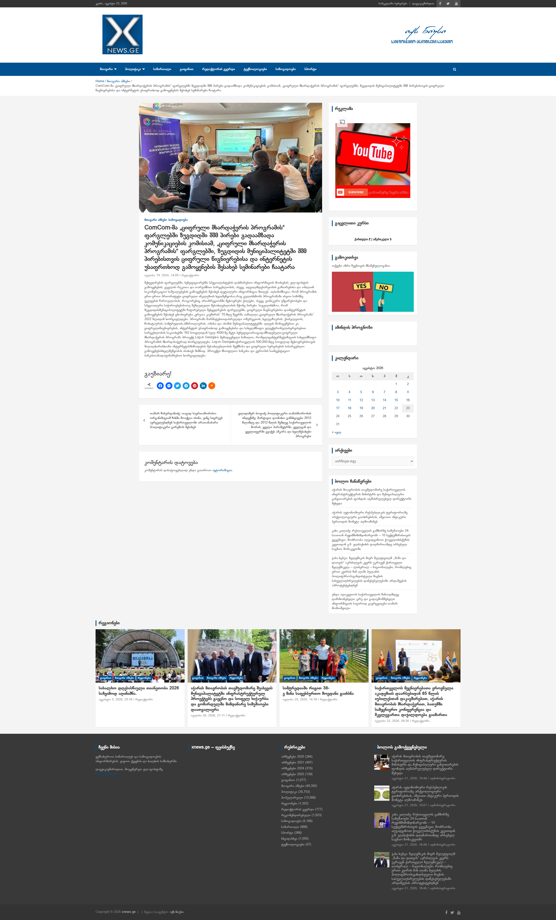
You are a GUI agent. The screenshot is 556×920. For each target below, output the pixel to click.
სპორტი (310, 69)
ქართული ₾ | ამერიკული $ (372, 239)
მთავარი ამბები (155, 220)
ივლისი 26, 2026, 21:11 (208, 715)
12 (361, 400)
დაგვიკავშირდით (423, 3)
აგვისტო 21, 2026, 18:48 (409, 845)
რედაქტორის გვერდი (218, 69)
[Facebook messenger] (168, 385)
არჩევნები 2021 (292, 763)
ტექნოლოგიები (255, 69)
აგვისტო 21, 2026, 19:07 (409, 805)
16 (408, 400)
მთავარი (106, 69)
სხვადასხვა (289, 839)
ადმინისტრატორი (442, 778)
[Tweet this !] (177, 385)
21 (384, 408)
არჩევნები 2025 (292, 774)
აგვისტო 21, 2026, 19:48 (409, 778)
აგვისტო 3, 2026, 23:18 (115, 699)
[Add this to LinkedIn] (203, 385)
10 (337, 400)
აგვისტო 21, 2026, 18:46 (409, 888)
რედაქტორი (190, 275)
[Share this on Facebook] (160, 385)
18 (349, 408)
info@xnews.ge (106, 774)
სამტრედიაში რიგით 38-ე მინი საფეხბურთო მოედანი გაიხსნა (318, 691)
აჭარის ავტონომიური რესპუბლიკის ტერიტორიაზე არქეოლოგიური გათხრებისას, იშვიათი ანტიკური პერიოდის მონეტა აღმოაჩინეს (369, 517)
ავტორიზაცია (222, 470)
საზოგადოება (286, 69)
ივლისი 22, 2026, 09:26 (392, 721)
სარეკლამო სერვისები (393, 3)
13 (373, 400)
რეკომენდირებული (296, 815)
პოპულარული (292, 798)
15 (396, 400)
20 (373, 408)
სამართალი (162, 69)
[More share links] (211, 385)
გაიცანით (187, 69)
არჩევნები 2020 (292, 757)
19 (361, 408)
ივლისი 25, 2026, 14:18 (300, 699)
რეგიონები (109, 623)
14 (384, 400)
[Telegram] (186, 385)
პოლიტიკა (133, 69)
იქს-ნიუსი (177, 912)
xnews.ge (129, 912)
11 (349, 400)
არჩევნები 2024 (292, 768)
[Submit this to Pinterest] (194, 385)
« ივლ (336, 432)
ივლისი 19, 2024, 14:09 (161, 275)
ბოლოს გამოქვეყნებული (402, 747)
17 (337, 408)
